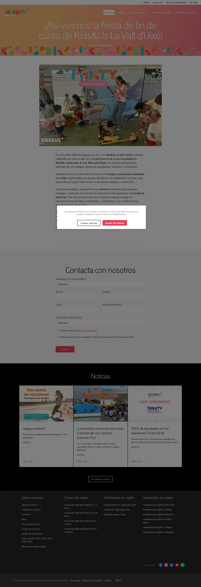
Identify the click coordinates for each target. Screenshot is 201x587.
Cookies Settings (88, 222)
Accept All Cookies (114, 222)
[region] (101, 217)
